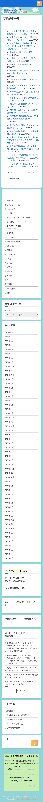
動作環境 (8, 284)
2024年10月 (9, 426)
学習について (10, 209)
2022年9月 (9, 533)
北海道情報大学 (11, 711)
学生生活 (8, 276)
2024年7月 (9, 439)
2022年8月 (9, 537)
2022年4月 (9, 554)
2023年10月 (9, 477)
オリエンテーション (13, 205)
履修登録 (10, 233)
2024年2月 (9, 460)
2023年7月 (9, 490)
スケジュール (10, 263)
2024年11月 (9, 422)
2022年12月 (9, 520)
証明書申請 (9, 271)
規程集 (7, 293)
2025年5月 (9, 396)
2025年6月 (9, 392)
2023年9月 (9, 481)
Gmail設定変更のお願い (15, 588)
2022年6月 (9, 545)
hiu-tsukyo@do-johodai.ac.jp (24, 769)
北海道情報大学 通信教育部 (16, 715)
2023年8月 (9, 486)
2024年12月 (9, 418)
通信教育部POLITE (12, 242)
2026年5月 (9, 345)
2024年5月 (9, 447)
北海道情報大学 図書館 (14, 720)
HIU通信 (8, 259)
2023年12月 (9, 469)
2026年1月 (9, 362)
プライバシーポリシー (21, 775)
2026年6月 (9, 341)
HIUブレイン (10, 246)
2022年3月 (9, 558)
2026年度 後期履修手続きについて (24, 64)
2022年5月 (9, 550)
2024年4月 (9, 452)
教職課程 (8, 250)
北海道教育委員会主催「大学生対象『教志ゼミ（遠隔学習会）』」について (23, 149)
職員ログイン (33, 786)
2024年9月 (9, 430)
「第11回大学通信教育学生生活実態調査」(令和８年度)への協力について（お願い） (23, 157)
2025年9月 (9, 379)
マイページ (9, 200)
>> (32, 172)
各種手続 (8, 267)
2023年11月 (9, 473)
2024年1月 (9, 464)
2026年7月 (9, 336)
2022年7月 (9, 541)
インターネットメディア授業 (18, 217)
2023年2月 (9, 511)
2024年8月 (9, 435)
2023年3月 (9, 507)
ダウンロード (10, 254)
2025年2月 (9, 409)
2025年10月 (9, 375)
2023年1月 (9, 516)
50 (28, 172)
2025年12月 (9, 366)
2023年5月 (9, 499)
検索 (6, 739)
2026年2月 (9, 358)
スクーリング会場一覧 (14, 724)
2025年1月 (9, 413)
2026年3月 (9, 354)
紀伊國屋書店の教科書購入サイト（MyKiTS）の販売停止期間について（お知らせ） (23, 46)
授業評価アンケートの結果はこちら (21, 619)
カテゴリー (9, 311)
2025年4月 (9, 401)
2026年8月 (9, 332)
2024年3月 (9, 456)
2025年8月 (9, 383)
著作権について (34, 775)
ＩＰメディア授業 (14, 226)
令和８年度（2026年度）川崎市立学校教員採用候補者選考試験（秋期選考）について (23, 140)
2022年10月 (9, 528)
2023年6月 (9, 494)
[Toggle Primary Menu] (39, 3)
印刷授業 (10, 213)
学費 (6, 280)
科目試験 (10, 237)
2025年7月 (9, 388)
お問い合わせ (10, 289)
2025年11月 (9, 371)
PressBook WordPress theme (26, 799)
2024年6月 (9, 443)
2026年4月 (9, 349)
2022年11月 (9, 524)
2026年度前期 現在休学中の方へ (23, 79)
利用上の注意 (8, 774)
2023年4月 (9, 503)
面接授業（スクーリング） (17, 222)
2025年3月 (9, 405)
